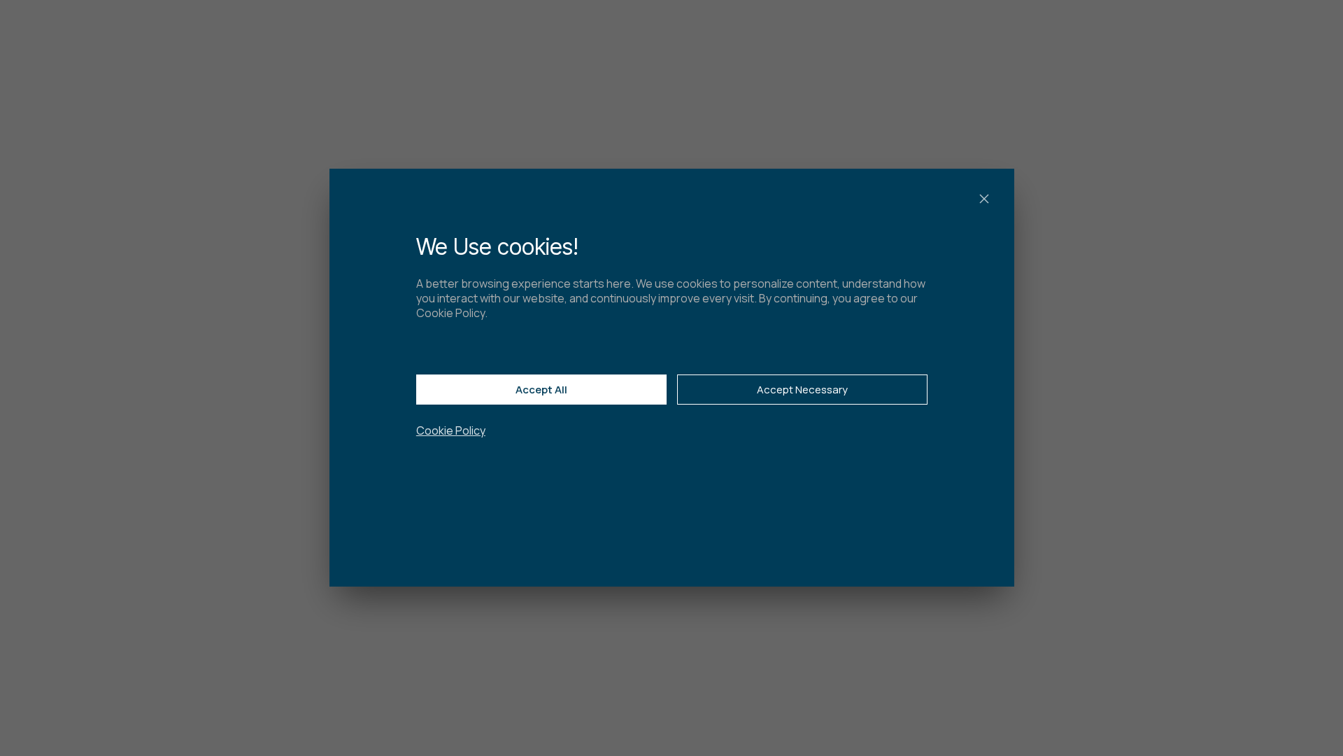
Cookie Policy (450, 431)
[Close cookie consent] (983, 199)
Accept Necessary (801, 389)
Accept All (541, 389)
